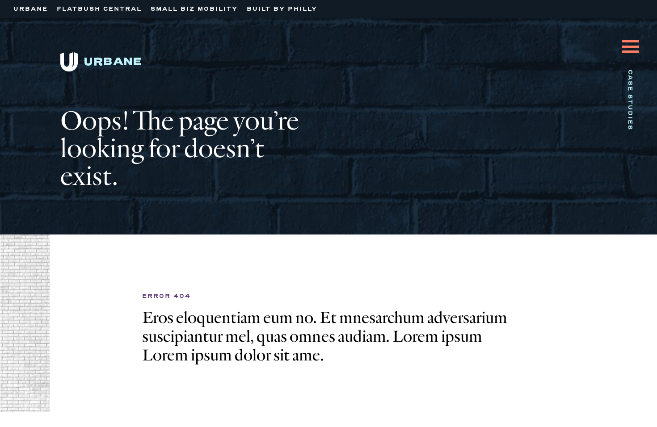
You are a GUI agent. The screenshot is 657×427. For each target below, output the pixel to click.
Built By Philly (282, 8)
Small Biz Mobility (194, 8)
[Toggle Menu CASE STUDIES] (630, 40)
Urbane (30, 8)
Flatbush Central (99, 8)
